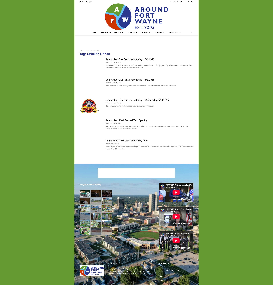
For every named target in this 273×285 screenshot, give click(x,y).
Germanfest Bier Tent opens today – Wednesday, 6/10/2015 (137, 100)
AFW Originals (105, 33)
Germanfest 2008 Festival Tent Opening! (127, 120)
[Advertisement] (136, 42)
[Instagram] (174, 1)
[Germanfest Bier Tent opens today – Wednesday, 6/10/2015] (89, 107)
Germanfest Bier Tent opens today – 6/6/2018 (130, 59)
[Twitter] (188, 1)
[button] (190, 33)
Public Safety (173, 33)
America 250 (119, 33)
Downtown (132, 33)
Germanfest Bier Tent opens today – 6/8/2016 (130, 79)
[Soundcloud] (181, 1)
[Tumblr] (184, 1)
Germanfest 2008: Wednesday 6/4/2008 (126, 140)
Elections (144, 33)
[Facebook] (170, 1)
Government (158, 33)
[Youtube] (191, 1)
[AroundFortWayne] (136, 16)
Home (94, 33)
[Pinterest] (177, 1)
